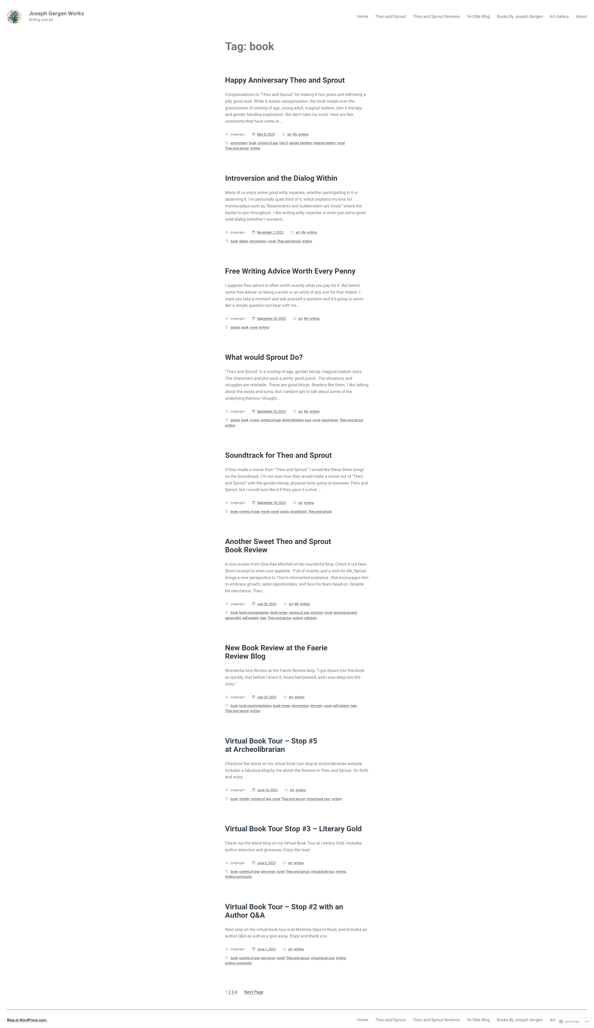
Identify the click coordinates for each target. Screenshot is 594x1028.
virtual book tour (318, 799)
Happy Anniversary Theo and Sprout (285, 80)
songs (284, 511)
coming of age (268, 143)
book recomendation (254, 612)
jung (308, 420)
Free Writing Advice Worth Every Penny (290, 271)
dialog (243, 241)
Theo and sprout (237, 148)
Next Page (253, 991)
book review (278, 612)
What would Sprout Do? (264, 357)
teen (263, 618)
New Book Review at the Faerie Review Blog (276, 652)
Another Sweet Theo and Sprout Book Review (278, 545)
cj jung (254, 420)
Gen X (283, 143)
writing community (238, 876)
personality (233, 618)
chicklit (244, 799)
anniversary (239, 143)
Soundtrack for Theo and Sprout (278, 455)
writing (303, 134)
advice (235, 327)
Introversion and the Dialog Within (281, 178)
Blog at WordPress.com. (27, 1020)
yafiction (310, 618)
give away (268, 871)
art (289, 134)
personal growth (345, 612)
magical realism (324, 143)
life (295, 134)
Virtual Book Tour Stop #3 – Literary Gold (293, 829)
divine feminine (292, 420)
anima (235, 420)
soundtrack (298, 511)
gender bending (300, 143)
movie (265, 511)
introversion (258, 241)
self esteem (250, 618)
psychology (330, 420)
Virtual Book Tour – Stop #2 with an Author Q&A (284, 911)
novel (341, 143)
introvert (317, 612)
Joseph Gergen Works (56, 13)
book (252, 143)
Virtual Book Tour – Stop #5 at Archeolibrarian (271, 745)
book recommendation (255, 705)
